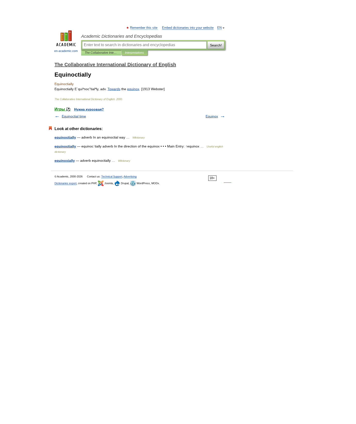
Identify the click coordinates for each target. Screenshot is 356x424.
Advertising (130, 176)
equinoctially (65, 137)
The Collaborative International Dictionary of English (101, 52)
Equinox (212, 116)
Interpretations (134, 52)
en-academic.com (66, 51)
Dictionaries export (65, 183)
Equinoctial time (74, 116)
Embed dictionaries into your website (188, 27)
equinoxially (64, 160)
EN (219, 27)
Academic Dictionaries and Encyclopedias (121, 36)
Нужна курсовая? (89, 109)
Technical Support (111, 176)
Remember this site (144, 27)
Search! (216, 45)
